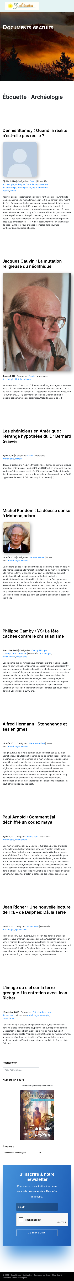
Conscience (32, 184)
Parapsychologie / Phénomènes (33, 187)
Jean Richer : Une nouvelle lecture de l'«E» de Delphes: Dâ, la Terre (37, 910)
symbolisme (21, 929)
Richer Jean (33, 926)
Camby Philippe (39, 650)
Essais (32, 181)
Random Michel (36, 557)
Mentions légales (20, 1278)
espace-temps (10, 187)
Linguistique (21, 839)
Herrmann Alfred (37, 743)
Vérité (13, 190)
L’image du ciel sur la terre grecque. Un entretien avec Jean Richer (35, 992)
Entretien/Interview (42, 1012)
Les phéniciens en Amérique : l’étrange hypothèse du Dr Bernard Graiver (37, 436)
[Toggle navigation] (66, 5)
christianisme (9, 656)
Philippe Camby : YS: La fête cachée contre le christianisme (33, 633)
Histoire (19, 379)
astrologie (44, 1015)
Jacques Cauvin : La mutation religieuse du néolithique (32, 264)
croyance (43, 184)
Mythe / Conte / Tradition (15, 653)
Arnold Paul (32, 836)
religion (27, 379)
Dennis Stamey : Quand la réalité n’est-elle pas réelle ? (35, 133)
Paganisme (21, 656)
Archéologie (8, 184)
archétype (20, 184)
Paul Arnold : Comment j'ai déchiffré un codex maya (29, 819)
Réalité (6, 190)
